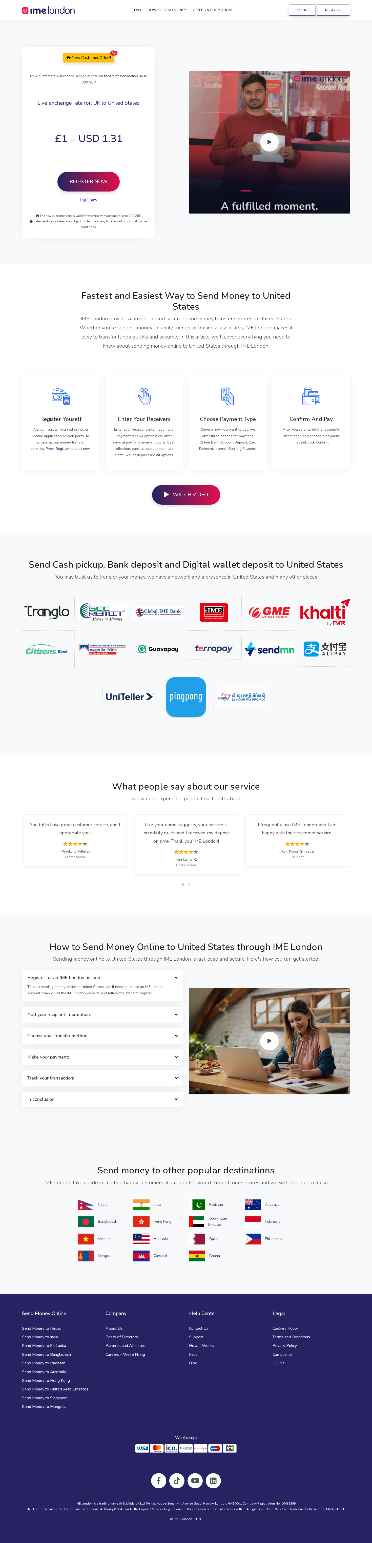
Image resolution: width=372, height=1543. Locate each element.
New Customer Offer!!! (92, 56)
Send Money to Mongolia (44, 1406)
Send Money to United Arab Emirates (55, 1389)
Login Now (88, 199)
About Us (114, 1328)
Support (196, 1337)
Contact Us (199, 1328)
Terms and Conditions (291, 1337)
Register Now (89, 181)
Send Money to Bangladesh (46, 1354)
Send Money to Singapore (45, 1398)
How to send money (167, 10)
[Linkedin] (213, 1480)
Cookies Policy (285, 1328)
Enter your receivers (144, 419)
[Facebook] (158, 1480)
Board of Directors (122, 1337)
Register (333, 10)
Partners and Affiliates (125, 1345)
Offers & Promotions (213, 10)
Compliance (283, 1354)
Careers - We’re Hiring (125, 1354)
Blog (193, 1363)
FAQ (137, 10)
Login (302, 10)
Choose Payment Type (228, 419)
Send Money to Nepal (41, 1328)
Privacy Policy (285, 1345)
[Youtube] (195, 1480)
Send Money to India (40, 1337)
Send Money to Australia (44, 1371)
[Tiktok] (176, 1480)
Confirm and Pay (311, 419)
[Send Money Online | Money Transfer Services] (48, 10)
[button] (183, 884)
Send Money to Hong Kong (46, 1380)
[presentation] (24, 844)
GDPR (278, 1363)
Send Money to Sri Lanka (44, 1345)
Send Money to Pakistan (43, 1363)
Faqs (193, 1354)
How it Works (201, 1345)
